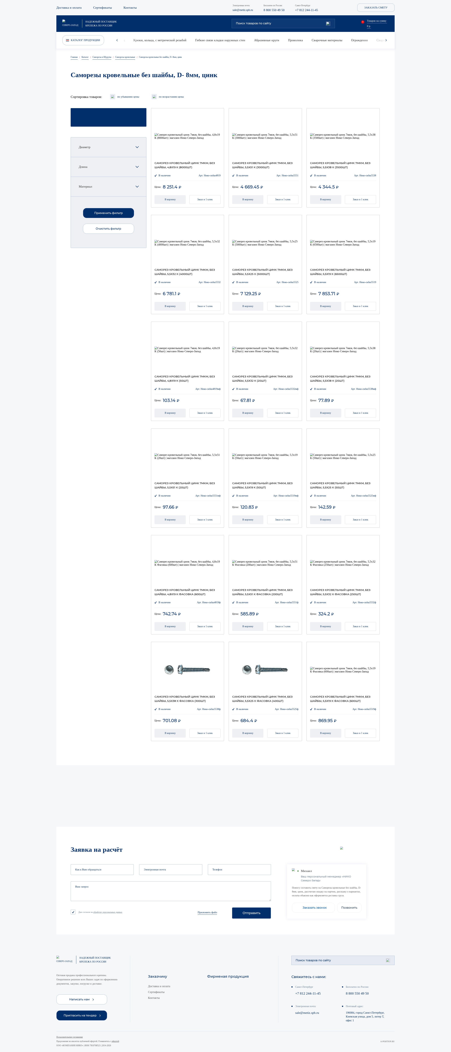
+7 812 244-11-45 (306, 10)
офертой (115, 1041)
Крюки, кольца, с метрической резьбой (159, 40)
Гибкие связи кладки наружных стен (220, 40)
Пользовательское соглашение (69, 1037)
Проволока (295, 40)
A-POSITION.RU (387, 1041)
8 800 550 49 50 (274, 10)
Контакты (130, 7)
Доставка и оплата (69, 7)
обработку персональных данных (107, 912)
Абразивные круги (266, 40)
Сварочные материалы (327, 40)
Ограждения (359, 40)
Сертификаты (102, 7)
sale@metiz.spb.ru (243, 9)
